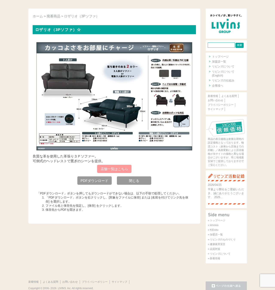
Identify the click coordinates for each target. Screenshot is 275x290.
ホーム (38, 16)
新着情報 (213, 96)
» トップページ (216, 220)
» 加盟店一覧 (215, 234)
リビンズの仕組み (223, 80)
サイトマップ (215, 109)
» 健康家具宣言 (216, 244)
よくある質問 (229, 96)
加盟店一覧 (219, 61)
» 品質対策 (214, 248)
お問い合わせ (215, 100)
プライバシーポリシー (221, 104)
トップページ (220, 56)
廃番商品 (53, 16)
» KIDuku (213, 229)
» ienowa (213, 225)
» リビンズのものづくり (222, 239)
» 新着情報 (214, 258)
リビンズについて (223, 66)
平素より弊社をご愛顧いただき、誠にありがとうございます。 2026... (226, 193)
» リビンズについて (219, 253)
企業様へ (217, 85)
